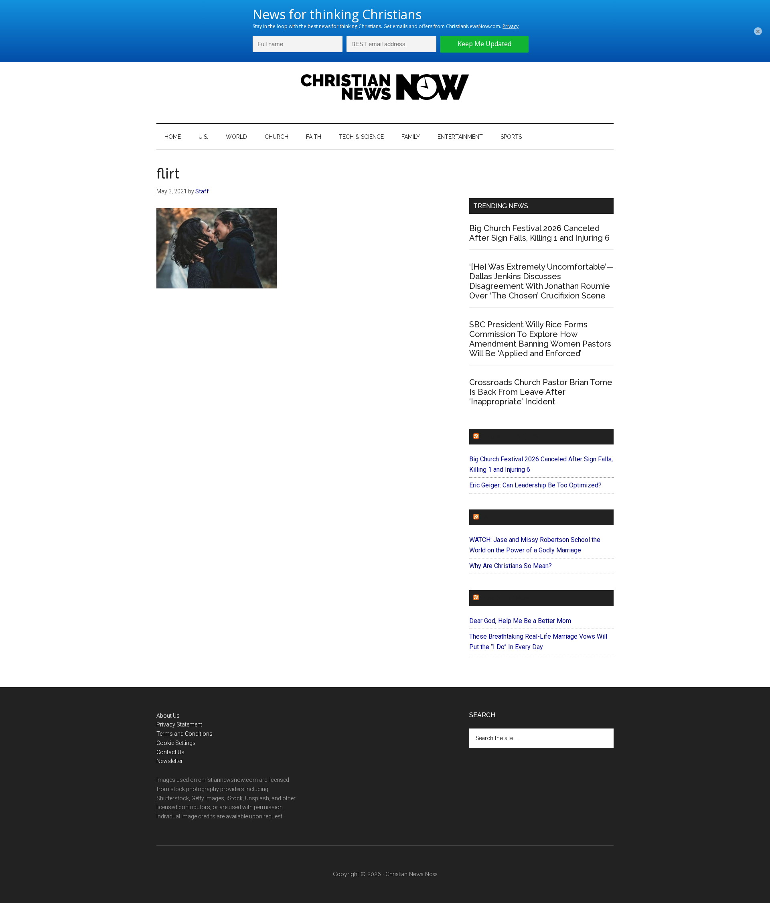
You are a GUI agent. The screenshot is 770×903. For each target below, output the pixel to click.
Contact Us (170, 752)
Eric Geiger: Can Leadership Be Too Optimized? (535, 485)
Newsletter (169, 761)
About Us (168, 715)
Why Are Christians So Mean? (510, 566)
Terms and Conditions (184, 734)
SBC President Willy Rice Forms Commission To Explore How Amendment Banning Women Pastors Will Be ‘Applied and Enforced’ (540, 339)
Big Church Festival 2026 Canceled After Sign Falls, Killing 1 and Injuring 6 (539, 233)
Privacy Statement (179, 724)
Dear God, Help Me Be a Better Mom (520, 621)
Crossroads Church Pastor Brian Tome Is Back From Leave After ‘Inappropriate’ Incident (540, 391)
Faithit (492, 517)
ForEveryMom (505, 598)
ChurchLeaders (509, 436)
